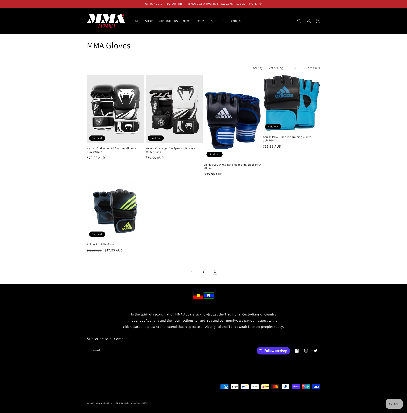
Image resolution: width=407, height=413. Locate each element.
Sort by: (258, 68)
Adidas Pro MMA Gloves (101, 244)
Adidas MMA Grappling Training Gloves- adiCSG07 (287, 138)
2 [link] (215, 271)
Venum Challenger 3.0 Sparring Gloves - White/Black (170, 150)
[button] (299, 21)
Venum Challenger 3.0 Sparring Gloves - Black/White (111, 150)
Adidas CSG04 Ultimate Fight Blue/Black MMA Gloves (232, 166)
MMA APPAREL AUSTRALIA (110, 403)
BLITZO (144, 403)
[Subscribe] (158, 350)
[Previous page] (192, 271)
